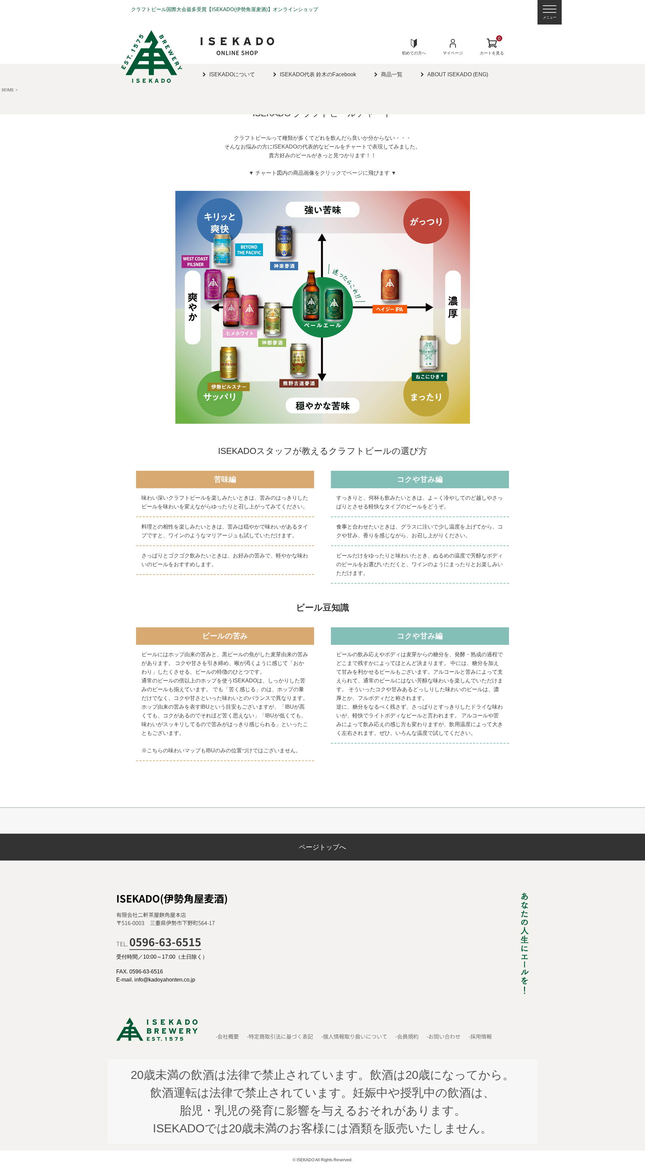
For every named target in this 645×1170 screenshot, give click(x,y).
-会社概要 (227, 1036)
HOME (8, 90)
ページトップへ (322, 847)
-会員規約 (407, 1036)
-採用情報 (480, 1036)
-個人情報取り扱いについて (354, 1036)
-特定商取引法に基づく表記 (280, 1036)
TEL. (158, 943)
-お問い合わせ (444, 1036)
